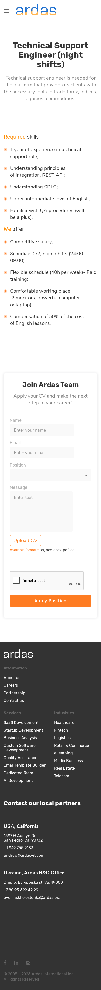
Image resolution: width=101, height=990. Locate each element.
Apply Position (50, 600)
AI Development (18, 780)
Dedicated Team (18, 773)
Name (16, 420)
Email (15, 442)
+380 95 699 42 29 (21, 890)
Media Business (68, 760)
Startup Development (23, 730)
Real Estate (64, 768)
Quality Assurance (20, 757)
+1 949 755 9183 (18, 847)
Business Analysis (20, 738)
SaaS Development (21, 722)
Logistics (62, 738)
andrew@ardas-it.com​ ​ (24, 855)
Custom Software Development (20, 747)
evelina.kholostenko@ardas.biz (32, 897)
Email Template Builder (25, 765)
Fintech (61, 730)
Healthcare (64, 722)
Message (18, 487)
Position (18, 465)
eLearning (63, 753)
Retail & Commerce (71, 745)
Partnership (14, 693)
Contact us (14, 700)
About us (12, 677)
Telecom (61, 776)
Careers (11, 685)
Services (12, 713)
